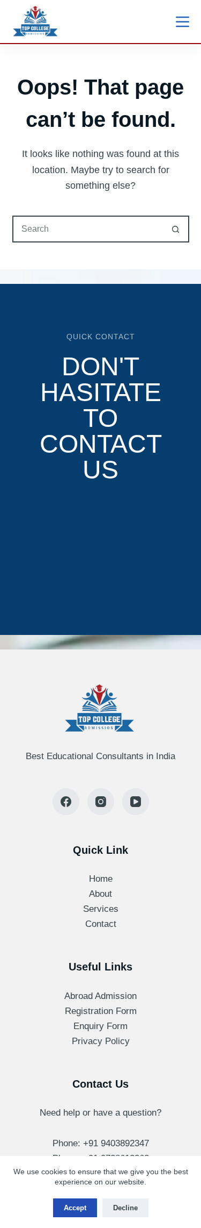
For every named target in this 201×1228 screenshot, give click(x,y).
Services (100, 909)
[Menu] (182, 21)
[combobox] (88, 229)
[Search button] (175, 229)
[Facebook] (66, 801)
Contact (100, 924)
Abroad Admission (100, 996)
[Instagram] (100, 801)
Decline (125, 1208)
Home (101, 879)
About (100, 894)
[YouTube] (135, 801)
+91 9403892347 (116, 1143)
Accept (75, 1208)
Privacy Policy (101, 1041)
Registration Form (101, 1011)
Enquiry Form (100, 1026)
